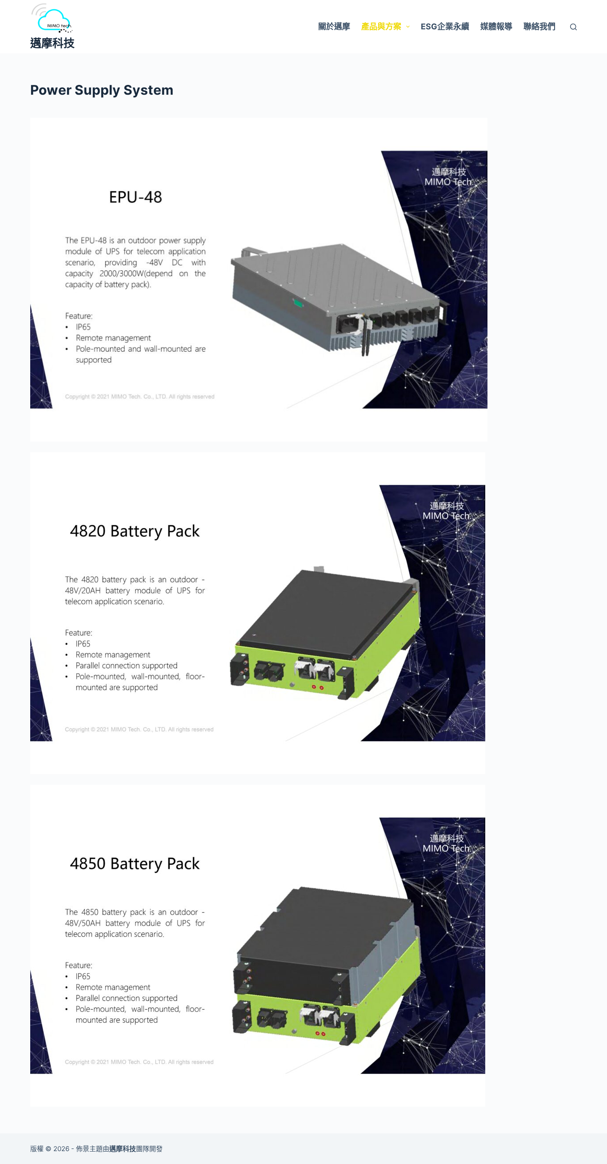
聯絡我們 (539, 26)
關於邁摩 (334, 26)
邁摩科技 (52, 43)
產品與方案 (381, 26)
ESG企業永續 (445, 26)
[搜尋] (573, 27)
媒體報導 (496, 26)
